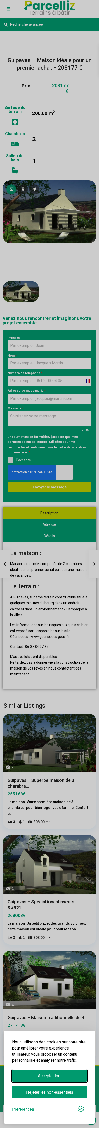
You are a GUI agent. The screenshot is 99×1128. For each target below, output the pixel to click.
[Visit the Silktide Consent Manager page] (81, 1109)
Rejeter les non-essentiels (49, 1092)
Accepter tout (49, 1076)
